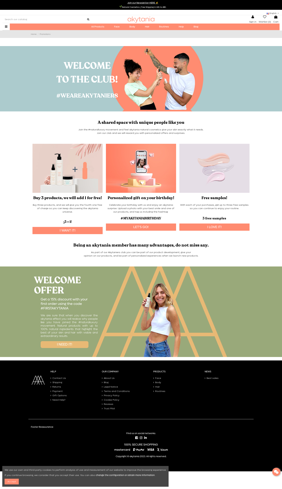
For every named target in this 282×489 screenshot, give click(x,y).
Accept (12, 481)
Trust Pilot (109, 408)
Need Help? (58, 399)
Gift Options (59, 395)
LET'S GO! (141, 227)
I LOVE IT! (214, 227)
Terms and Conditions (117, 391)
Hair (157, 386)
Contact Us (59, 378)
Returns (56, 386)
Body (158, 382)
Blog (106, 382)
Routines (160, 391)
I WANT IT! (67, 230)
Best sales (213, 378)
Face (158, 378)
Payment (57, 391)
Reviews (108, 404)
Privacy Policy (111, 395)
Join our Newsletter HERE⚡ (142, 2)
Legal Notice (111, 386)
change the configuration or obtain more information (125, 475)
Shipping (57, 382)
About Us (109, 378)
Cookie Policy (111, 399)
